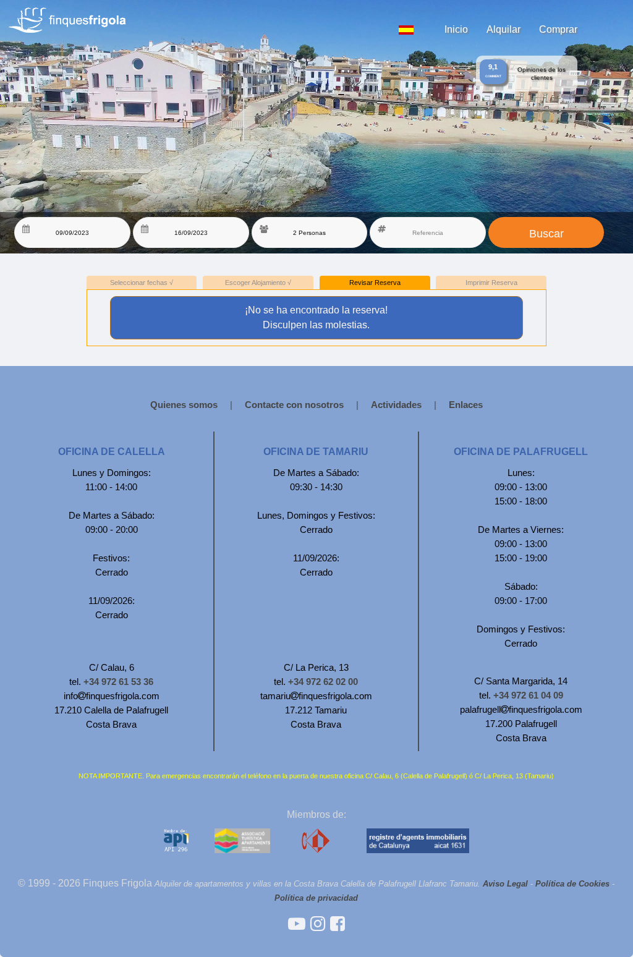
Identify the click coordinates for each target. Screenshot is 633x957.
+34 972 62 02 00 (323, 681)
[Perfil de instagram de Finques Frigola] (320, 924)
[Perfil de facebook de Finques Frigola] (337, 924)
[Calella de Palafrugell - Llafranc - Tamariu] (299, 924)
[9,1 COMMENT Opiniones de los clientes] (272, 5)
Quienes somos (184, 404)
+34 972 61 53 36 (118, 681)
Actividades (396, 404)
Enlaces (466, 404)
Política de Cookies (572, 883)
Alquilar (503, 29)
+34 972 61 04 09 (528, 695)
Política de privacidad (316, 898)
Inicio (456, 29)
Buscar (546, 234)
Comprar (558, 29)
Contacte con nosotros (294, 404)
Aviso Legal (505, 883)
